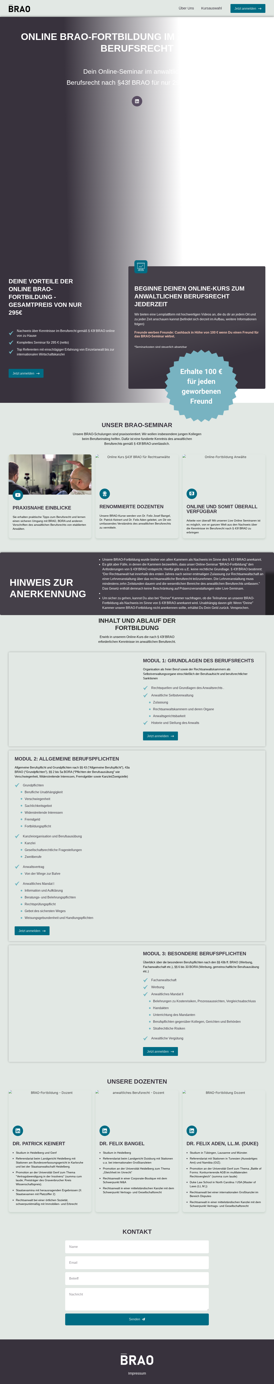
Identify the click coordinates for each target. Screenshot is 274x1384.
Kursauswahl (211, 8)
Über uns (186, 8)
